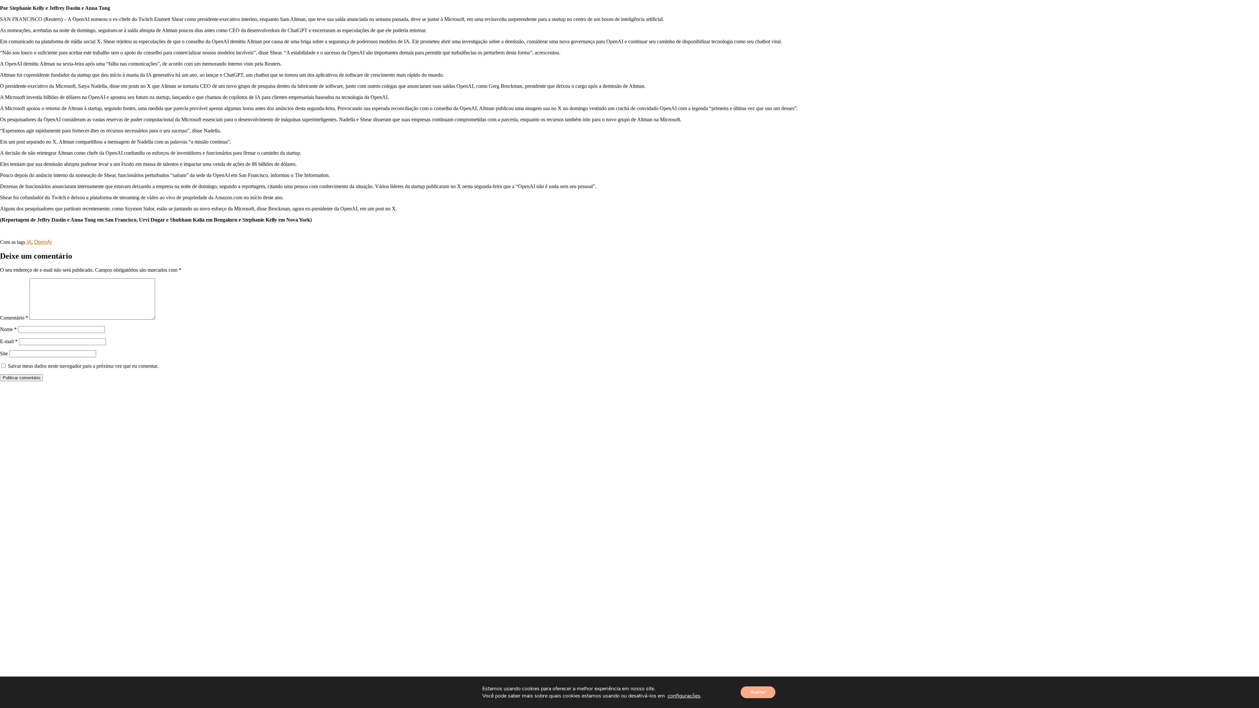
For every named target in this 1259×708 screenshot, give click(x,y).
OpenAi (43, 242)
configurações (684, 695)
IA (29, 242)
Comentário (14, 318)
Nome (8, 329)
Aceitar (758, 692)
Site (4, 353)
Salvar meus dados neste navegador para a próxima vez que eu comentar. (83, 366)
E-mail (9, 341)
